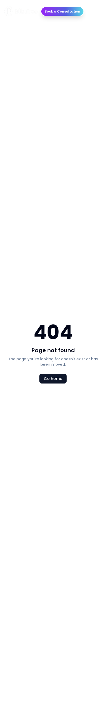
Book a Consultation (62, 11)
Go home (53, 378)
